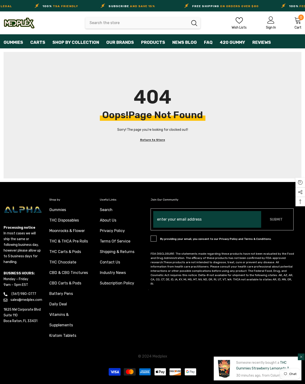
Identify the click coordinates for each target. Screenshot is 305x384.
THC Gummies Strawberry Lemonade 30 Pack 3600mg (263, 368)
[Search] (142, 23)
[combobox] (136, 23)
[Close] (301, 357)
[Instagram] (148, 290)
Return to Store (152, 139)
